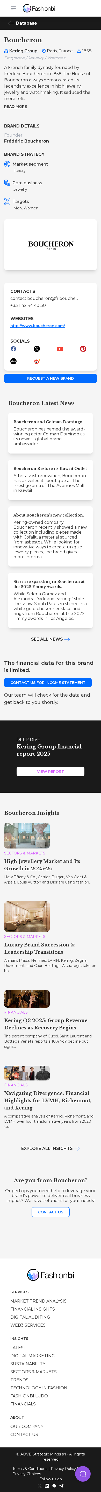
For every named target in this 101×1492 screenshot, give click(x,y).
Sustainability (27, 1363)
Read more (15, 106)
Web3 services (28, 1325)
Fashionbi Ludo (29, 1396)
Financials (23, 1404)
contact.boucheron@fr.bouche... (44, 298)
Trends (19, 1379)
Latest (18, 1347)
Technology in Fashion (38, 1387)
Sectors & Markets (33, 1371)
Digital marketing (32, 1355)
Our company (26, 1426)
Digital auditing (30, 1317)
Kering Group (23, 50)
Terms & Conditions (29, 1468)
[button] (83, 1474)
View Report (50, 771)
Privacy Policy (63, 1468)
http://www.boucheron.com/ (37, 325)
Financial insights (32, 1309)
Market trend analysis (38, 1301)
